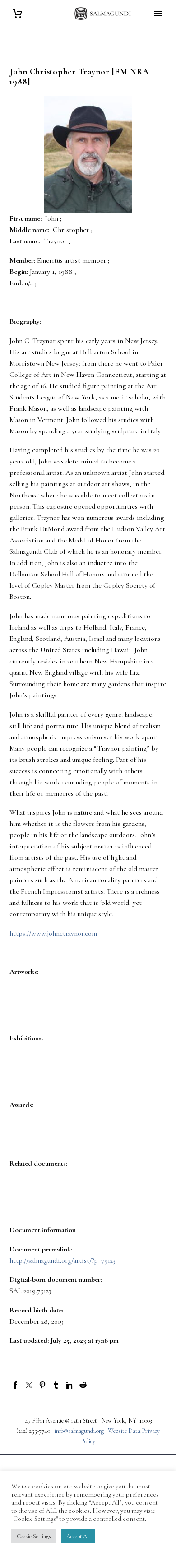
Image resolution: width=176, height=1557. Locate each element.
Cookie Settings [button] (34, 1536)
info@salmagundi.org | (81, 1431)
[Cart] (17, 13)
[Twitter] (28, 1385)
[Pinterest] (42, 1385)
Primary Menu (158, 13)
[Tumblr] (56, 1385)
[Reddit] (83, 1385)
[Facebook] (15, 1385)
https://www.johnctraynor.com (53, 933)
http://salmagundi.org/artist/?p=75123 (62, 1260)
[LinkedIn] (69, 1385)
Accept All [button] (78, 1536)
